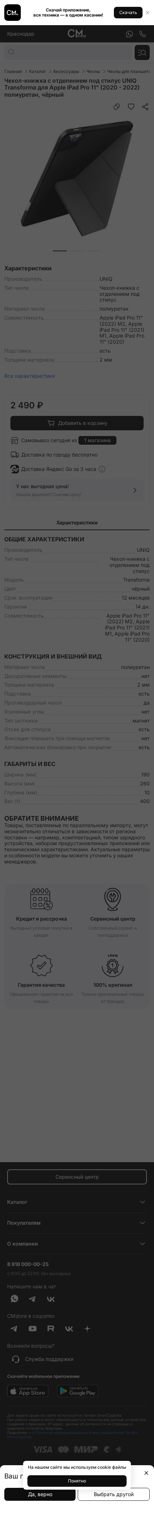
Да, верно (40, 1494)
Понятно (77, 1481)
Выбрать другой (114, 1494)
